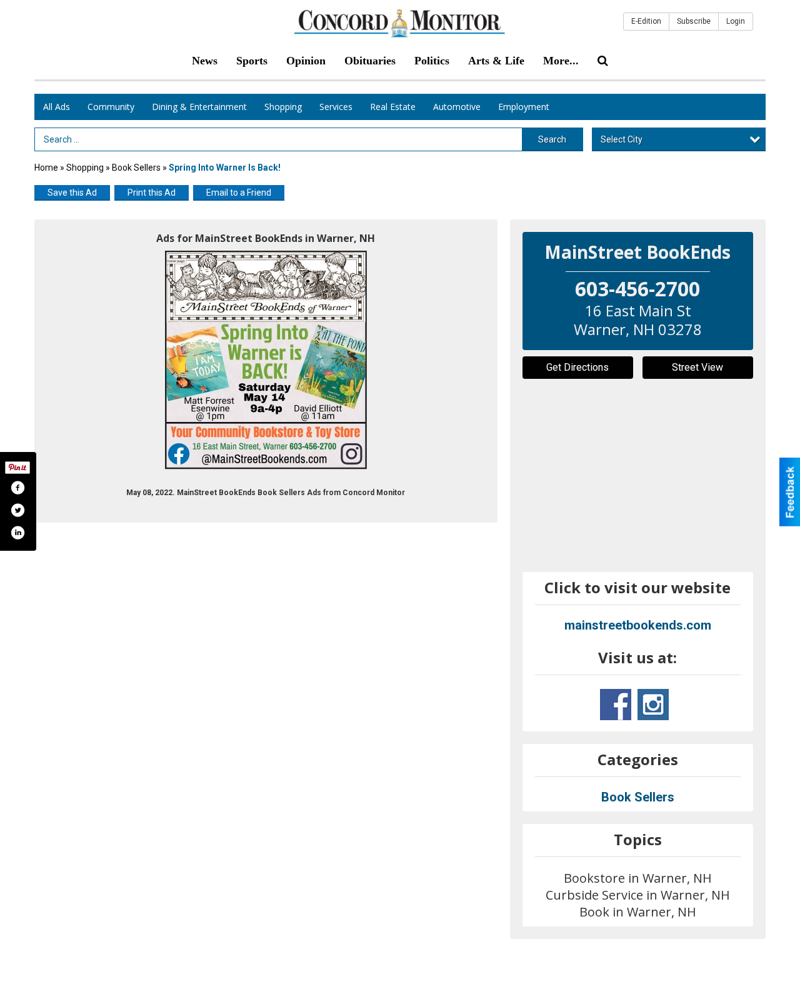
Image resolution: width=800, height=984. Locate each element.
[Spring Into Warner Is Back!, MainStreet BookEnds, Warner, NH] (266, 360)
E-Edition (646, 21)
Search (552, 139)
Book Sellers (136, 168)
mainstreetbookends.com (637, 625)
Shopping (283, 107)
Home (46, 168)
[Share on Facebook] (17, 487)
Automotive (457, 107)
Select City (621, 139)
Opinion (306, 60)
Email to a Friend (238, 193)
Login (735, 21)
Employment (523, 107)
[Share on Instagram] (17, 532)
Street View (697, 367)
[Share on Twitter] (17, 510)
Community (111, 107)
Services (335, 107)
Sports (252, 60)
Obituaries (370, 60)
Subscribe (694, 21)
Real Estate (393, 107)
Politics (431, 60)
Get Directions (577, 367)
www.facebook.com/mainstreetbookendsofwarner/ (615, 704)
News (205, 60)
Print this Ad (152, 193)
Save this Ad (72, 193)
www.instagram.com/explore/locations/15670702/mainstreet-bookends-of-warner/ (653, 704)
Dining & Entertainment (199, 107)
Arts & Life (496, 60)
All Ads (56, 107)
